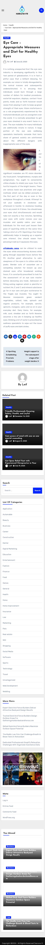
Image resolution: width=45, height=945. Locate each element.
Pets (5, 629)
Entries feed (8, 806)
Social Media (8, 652)
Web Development (10, 686)
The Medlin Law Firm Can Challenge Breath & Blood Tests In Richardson (22, 923)
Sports (5, 663)
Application (7, 509)
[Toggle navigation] (3, 10)
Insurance (7, 612)
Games (5, 583)
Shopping (7, 646)
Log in (5, 800)
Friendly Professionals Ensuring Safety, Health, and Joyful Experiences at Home (19, 413)
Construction (8, 537)
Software (7, 657)
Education (7, 554)
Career (5, 532)
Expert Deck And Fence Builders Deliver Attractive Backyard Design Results (21, 852)
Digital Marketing (10, 549)
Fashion (6, 566)
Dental (5, 543)
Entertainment (9, 560)
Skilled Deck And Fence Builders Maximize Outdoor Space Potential (21, 900)
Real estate (7, 634)
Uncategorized (9, 680)
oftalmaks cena (11, 248)
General (6, 589)
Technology (7, 669)
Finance (6, 572)
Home (5, 600)
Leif (11, 62)
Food (5, 577)
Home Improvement (11, 606)
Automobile (7, 514)
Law (4, 617)
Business (6, 526)
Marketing (7, 623)
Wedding (6, 691)
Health (7, 38)
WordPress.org (9, 817)
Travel (5, 674)
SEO (4, 640)
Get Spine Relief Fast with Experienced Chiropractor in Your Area (20, 463)
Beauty (6, 520)
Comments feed (9, 812)
